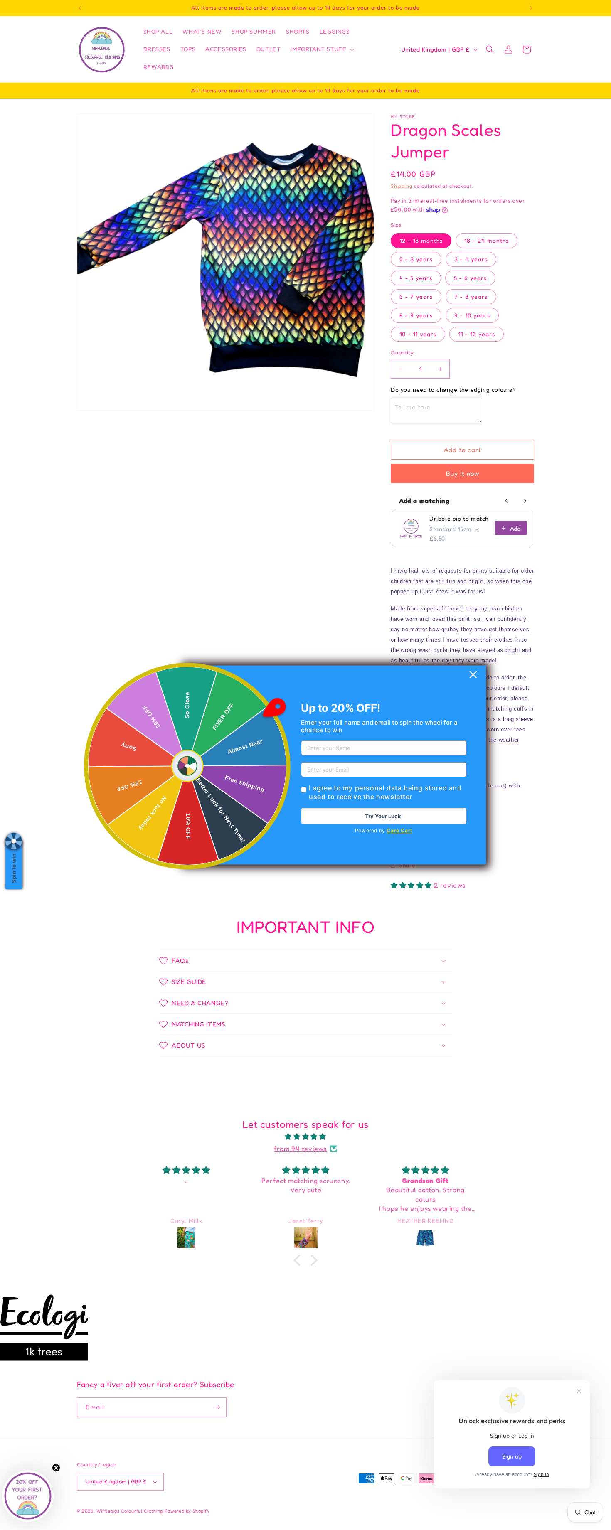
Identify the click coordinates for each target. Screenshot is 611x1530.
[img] (305, 1137)
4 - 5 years (415, 277)
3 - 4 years (471, 259)
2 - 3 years (416, 259)
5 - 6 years (470, 277)
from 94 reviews (300, 1148)
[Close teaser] (56, 1468)
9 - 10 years (472, 315)
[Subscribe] (217, 1407)
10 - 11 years (417, 333)
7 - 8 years (471, 296)
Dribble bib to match (458, 518)
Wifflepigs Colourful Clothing (130, 1511)
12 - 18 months (421, 240)
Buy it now (462, 473)
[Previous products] (507, 501)
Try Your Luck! (384, 816)
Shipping (402, 186)
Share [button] (407, 864)
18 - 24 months (486, 240)
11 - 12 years (476, 333)
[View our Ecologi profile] (44, 1327)
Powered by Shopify (187, 1511)
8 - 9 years (416, 315)
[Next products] (525, 501)
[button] (321, 49)
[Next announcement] (531, 8)
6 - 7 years (416, 296)
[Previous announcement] (80, 8)
